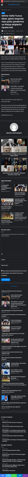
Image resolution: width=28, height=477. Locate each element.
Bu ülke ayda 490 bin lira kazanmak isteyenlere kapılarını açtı (17, 340)
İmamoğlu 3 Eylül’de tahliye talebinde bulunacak (18, 396)
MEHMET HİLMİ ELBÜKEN (9, 31)
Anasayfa (4, 10)
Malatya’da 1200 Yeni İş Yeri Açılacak (12, 291)
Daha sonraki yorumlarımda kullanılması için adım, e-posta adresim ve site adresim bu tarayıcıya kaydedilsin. (14, 273)
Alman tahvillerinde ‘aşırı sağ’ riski (11, 407)
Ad (2, 254)
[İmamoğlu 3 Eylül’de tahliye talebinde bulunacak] (6, 398)
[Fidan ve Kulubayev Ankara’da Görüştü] (21, 188)
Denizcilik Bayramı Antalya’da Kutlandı (12, 310)
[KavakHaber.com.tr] (14, 4)
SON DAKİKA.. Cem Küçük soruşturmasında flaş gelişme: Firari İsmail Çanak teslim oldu (18, 304)
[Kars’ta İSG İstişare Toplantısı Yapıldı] (7, 201)
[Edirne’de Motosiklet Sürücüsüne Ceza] (5, 81)
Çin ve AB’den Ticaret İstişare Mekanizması (17, 370)
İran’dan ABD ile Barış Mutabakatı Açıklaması (14, 403)
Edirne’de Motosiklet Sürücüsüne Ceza (16, 295)
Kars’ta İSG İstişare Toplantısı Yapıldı (6, 207)
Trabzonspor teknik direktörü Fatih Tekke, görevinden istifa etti (13, 334)
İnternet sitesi (4, 265)
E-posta (3, 259)
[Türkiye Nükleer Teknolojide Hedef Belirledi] (6, 365)
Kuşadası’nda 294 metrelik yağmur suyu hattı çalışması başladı (20, 201)
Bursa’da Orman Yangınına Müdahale (6, 221)
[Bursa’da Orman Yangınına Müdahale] (7, 215)
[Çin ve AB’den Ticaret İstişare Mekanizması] (6, 372)
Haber (9, 10)
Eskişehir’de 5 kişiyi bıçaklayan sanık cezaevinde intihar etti (11, 391)
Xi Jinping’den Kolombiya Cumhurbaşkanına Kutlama (6, 187)
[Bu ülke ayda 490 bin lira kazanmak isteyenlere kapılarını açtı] (6, 340)
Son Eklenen (14, 286)
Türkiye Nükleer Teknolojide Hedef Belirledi (18, 364)
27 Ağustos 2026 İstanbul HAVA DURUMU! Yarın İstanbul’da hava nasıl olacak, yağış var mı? (21, 215)
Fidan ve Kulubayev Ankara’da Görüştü (20, 193)
